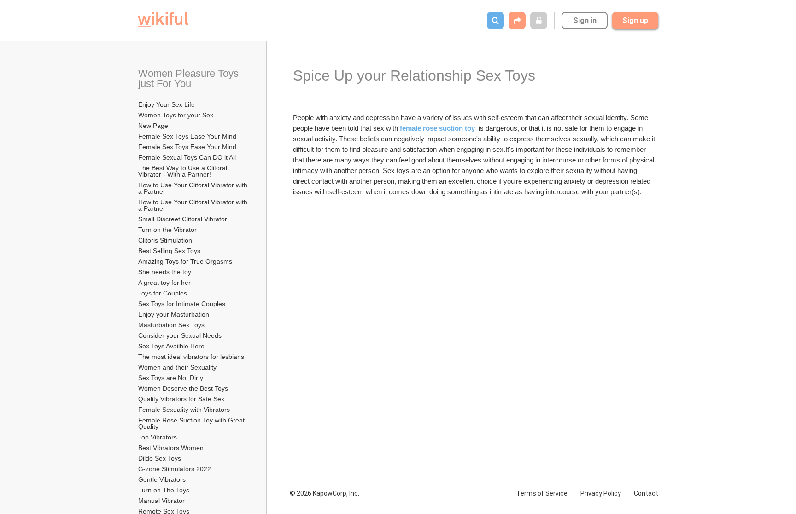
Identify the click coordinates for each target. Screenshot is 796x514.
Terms (542, 493)
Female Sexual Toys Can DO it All (187, 157)
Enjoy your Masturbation (173, 314)
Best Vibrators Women (171, 447)
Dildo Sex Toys (160, 458)
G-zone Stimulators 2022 (174, 469)
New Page (153, 125)
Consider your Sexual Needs (180, 335)
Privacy (600, 493)
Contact (646, 493)
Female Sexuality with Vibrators (184, 409)
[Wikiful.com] (163, 19)
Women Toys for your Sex (175, 115)
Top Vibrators (158, 437)
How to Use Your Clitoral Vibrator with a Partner (193, 188)
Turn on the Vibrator (167, 229)
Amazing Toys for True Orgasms (185, 261)
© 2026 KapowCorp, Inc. (324, 493)
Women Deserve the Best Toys (183, 388)
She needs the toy (164, 272)
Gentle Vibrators (162, 479)
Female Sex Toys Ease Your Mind (187, 136)
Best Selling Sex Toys (169, 250)
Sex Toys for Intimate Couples (181, 303)
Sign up (635, 20)
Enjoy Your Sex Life (166, 104)
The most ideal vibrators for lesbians (191, 356)
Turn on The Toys (163, 490)
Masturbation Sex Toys (171, 325)
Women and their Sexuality (177, 367)
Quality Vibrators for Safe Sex (181, 399)
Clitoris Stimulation (165, 240)
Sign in (585, 20)
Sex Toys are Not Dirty (170, 377)
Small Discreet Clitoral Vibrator (182, 219)
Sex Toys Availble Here (171, 346)
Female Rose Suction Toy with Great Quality (192, 423)
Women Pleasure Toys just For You (189, 78)
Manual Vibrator (161, 500)
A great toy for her (164, 282)
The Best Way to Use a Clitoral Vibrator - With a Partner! (183, 171)
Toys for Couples (162, 293)
